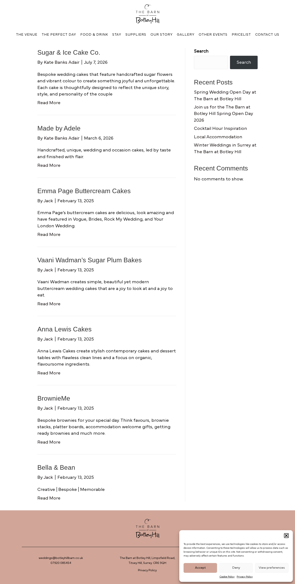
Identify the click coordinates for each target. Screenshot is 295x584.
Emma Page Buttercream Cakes (84, 190)
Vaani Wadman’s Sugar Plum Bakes (89, 260)
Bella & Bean (56, 467)
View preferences (272, 567)
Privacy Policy (245, 576)
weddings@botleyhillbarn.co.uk (61, 558)
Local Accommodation (218, 137)
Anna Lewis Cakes (64, 329)
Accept (200, 567)
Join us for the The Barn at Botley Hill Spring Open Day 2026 (223, 114)
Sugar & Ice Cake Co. (68, 52)
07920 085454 (61, 563)
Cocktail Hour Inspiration (220, 128)
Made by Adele (59, 128)
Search (201, 51)
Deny (236, 567)
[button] (286, 535)
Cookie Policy (227, 576)
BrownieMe (53, 398)
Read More (48, 102)
